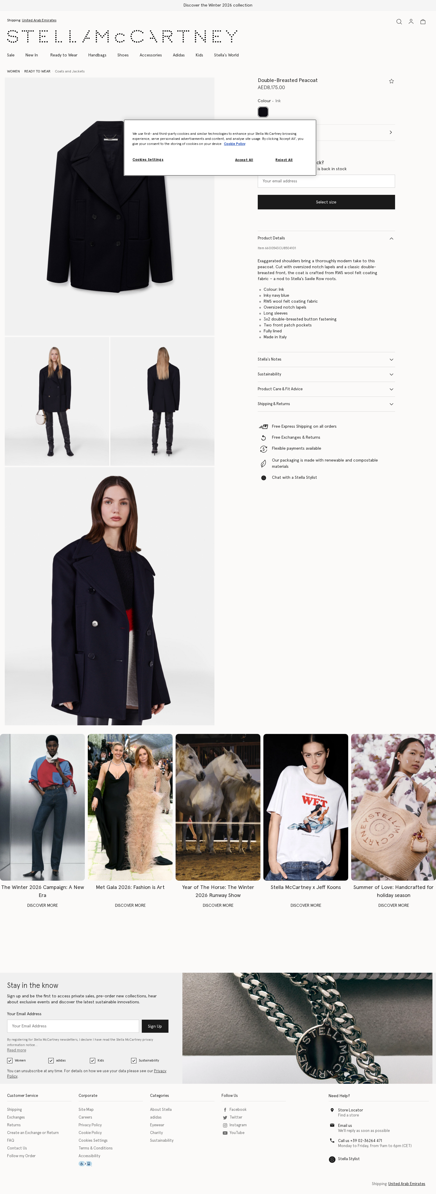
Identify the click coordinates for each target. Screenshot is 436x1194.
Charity (156, 1133)
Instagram (238, 1125)
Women (20, 1060)
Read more (16, 1050)
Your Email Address (24, 1014)
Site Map (86, 1110)
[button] (109, 207)
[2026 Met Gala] (130, 807)
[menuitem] (31, 55)
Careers (85, 1117)
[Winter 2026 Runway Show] (218, 807)
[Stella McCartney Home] (122, 36)
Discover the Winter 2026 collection (218, 5)
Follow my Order (21, 1156)
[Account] (411, 21)
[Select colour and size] (391, 81)
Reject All (284, 160)
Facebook (238, 1110)
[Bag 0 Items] (423, 21)
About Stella (161, 1110)
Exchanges (16, 1117)
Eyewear (157, 1125)
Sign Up (155, 1026)
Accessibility (89, 1156)
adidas (61, 1060)
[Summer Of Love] (393, 807)
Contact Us (17, 1148)
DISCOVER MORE (42, 906)
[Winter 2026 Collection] (42, 807)
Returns (14, 1125)
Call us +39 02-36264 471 (360, 1141)
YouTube (237, 1133)
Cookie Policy (90, 1133)
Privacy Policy (90, 1125)
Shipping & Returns (274, 404)
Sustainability (269, 374)
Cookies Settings (93, 1141)
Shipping (14, 1110)
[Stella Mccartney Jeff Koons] (305, 807)
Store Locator (350, 1110)
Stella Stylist (349, 1159)
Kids (101, 1060)
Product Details (271, 238)
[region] (220, 147)
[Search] (399, 21)
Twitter (236, 1117)
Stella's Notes (269, 359)
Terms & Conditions (96, 1148)
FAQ (10, 1141)
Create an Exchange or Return (33, 1133)
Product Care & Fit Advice (280, 389)
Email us (345, 1126)
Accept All (244, 160)
